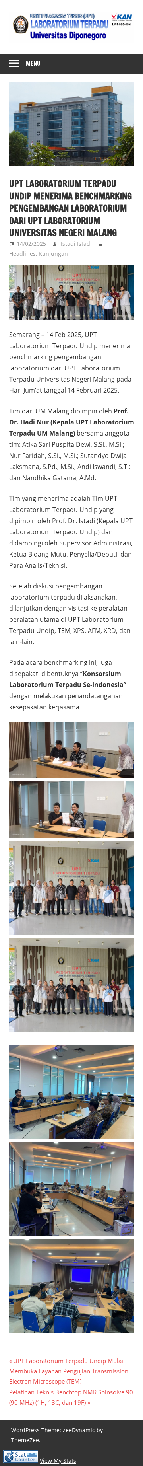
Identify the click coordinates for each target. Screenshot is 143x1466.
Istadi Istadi (76, 243)
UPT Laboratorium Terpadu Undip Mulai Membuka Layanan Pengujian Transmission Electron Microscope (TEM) (68, 1371)
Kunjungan (53, 253)
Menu (33, 63)
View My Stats (58, 1460)
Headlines (22, 253)
